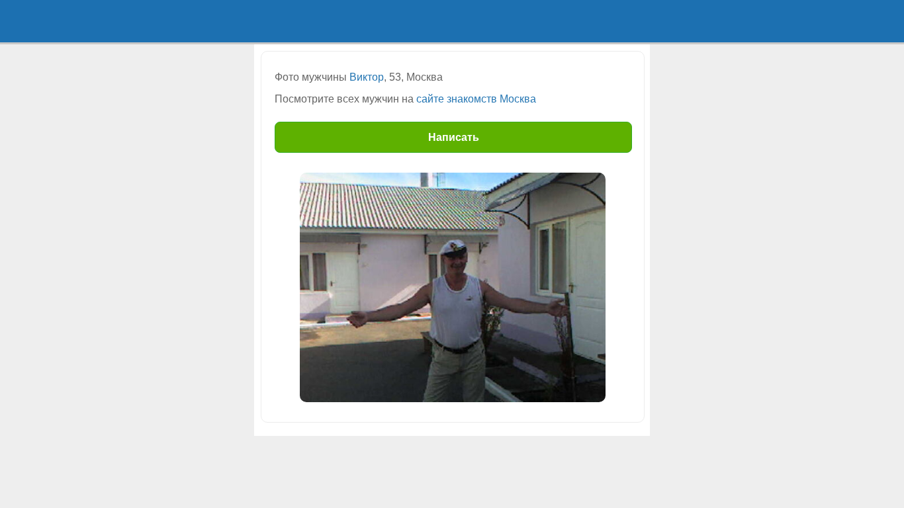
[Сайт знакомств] (303, 21)
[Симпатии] (501, 21)
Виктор (366, 77)
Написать (453, 137)
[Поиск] (402, 21)
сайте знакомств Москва (476, 99)
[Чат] (601, 21)
